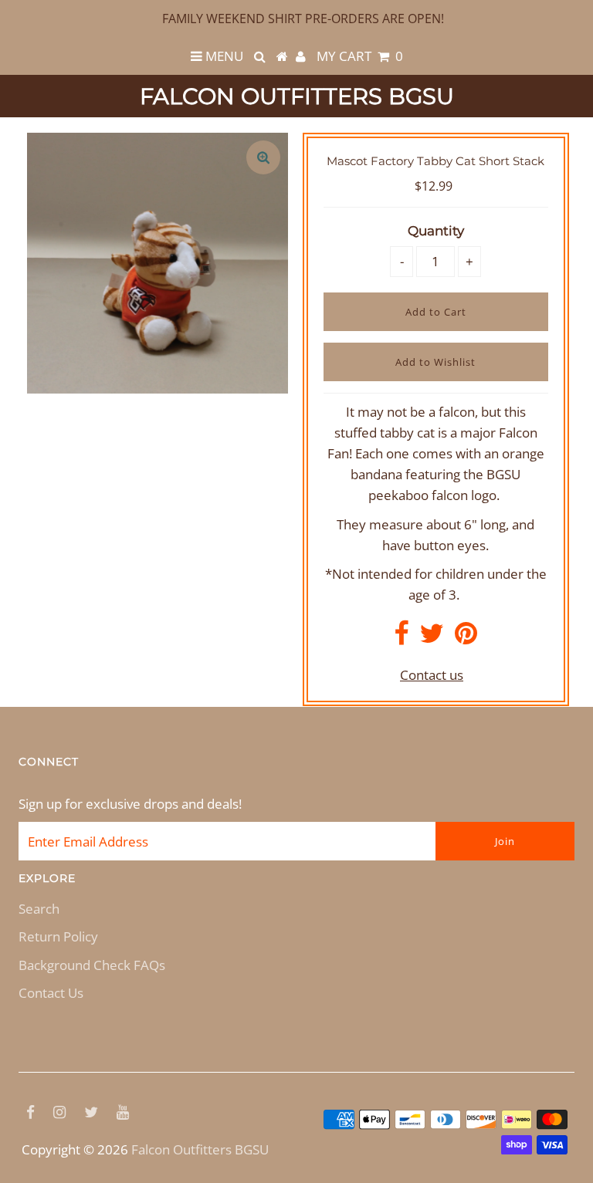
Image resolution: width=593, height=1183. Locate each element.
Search (39, 909)
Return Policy (58, 936)
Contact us (431, 675)
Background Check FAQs (92, 965)
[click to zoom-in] (263, 157)
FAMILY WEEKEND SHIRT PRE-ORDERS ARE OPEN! (303, 18)
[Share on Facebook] (401, 638)
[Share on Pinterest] (466, 638)
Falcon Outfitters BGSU (297, 96)
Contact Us (51, 993)
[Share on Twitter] (431, 638)
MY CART (360, 56)
